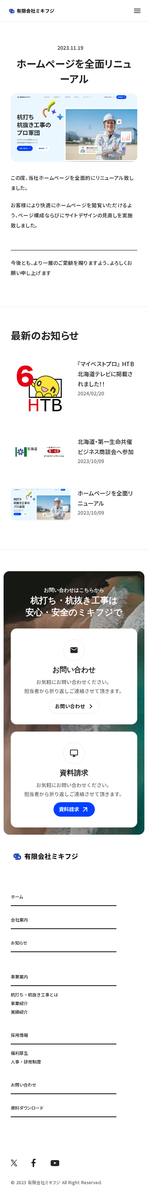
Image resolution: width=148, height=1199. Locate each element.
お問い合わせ (23, 1085)
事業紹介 (19, 1003)
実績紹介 (19, 1012)
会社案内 (19, 919)
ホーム (17, 896)
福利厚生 (19, 1053)
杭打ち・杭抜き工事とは (34, 994)
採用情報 (19, 1035)
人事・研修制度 (26, 1061)
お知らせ (19, 943)
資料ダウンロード (27, 1108)
